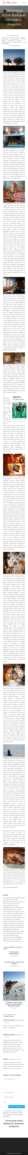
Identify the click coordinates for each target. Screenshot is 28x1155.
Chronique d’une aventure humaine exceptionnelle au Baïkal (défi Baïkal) (14, 1004)
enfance (16, 37)
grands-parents (15, 39)
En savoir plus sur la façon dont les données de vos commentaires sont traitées (13, 1114)
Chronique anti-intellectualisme (14, 952)
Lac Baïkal (10, 40)
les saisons (18, 40)
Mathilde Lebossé (6, 42)
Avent (5, 37)
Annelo (5, 895)
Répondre (6, 1022)
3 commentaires (15, 45)
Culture (11, 37)
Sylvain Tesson (17, 42)
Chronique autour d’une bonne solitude (14, 963)
